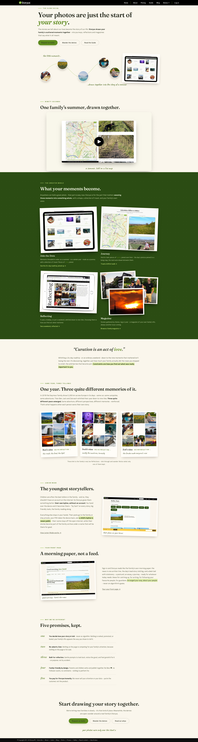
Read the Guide (90, 42)
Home (126, 3)
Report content (83, 740)
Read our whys (120, 721)
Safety (75, 740)
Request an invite (47, 42)
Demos (165, 3)
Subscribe (40, 740)
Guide (151, 3)
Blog (158, 3)
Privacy (69, 740)
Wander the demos (69, 42)
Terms (63, 740)
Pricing (143, 3)
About (135, 3)
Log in (176, 3)
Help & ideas (93, 740)
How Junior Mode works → (50, 532)
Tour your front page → (111, 589)
